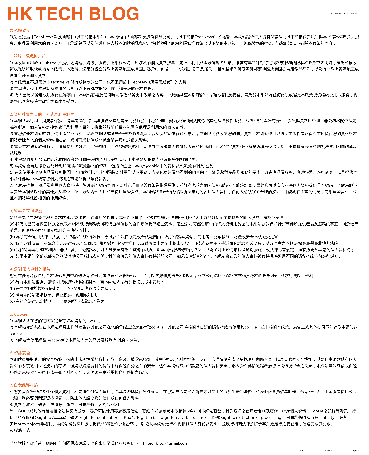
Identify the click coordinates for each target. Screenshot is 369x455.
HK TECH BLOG (73, 13)
